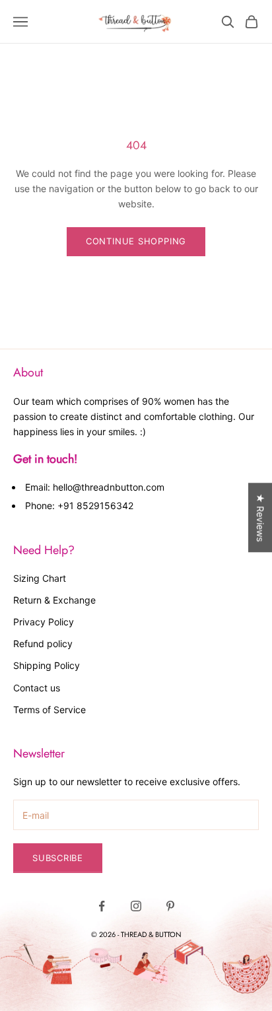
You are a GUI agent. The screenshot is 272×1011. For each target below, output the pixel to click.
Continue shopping (136, 241)
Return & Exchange (54, 600)
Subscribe (57, 858)
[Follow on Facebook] (101, 906)
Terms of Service (49, 709)
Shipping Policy (46, 665)
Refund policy (43, 643)
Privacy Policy (43, 621)
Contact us (36, 687)
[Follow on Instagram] (136, 906)
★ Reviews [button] (260, 517)
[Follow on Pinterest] (170, 906)
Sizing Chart (39, 578)
